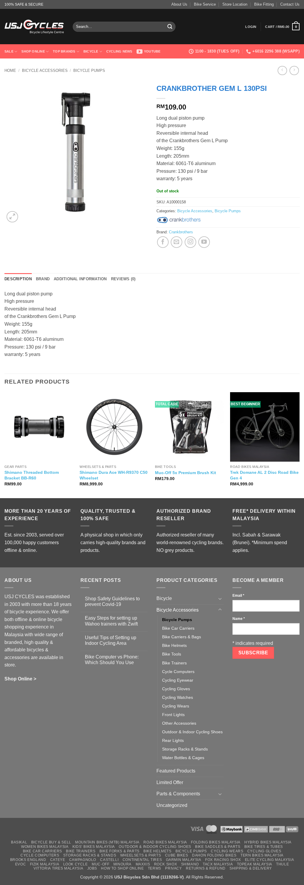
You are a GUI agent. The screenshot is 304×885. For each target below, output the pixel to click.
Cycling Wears (175, 706)
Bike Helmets (174, 645)
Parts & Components (178, 793)
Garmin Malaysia (183, 860)
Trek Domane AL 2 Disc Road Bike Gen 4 (264, 475)
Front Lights (173, 714)
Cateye (57, 860)
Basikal (19, 842)
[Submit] (170, 27)
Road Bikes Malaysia (165, 842)
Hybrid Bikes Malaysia (268, 842)
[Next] (299, 444)
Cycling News (119, 51)
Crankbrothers (181, 232)
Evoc (20, 864)
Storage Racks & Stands (185, 749)
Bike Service (205, 4)
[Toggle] (220, 598)
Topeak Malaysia (254, 864)
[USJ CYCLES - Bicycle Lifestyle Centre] (34, 27)
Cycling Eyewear (177, 680)
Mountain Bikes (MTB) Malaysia (107, 842)
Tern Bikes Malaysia (262, 855)
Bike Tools (171, 654)
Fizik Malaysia (44, 864)
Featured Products (175, 770)
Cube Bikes (176, 855)
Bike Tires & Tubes (263, 847)
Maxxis (143, 864)
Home (10, 70)
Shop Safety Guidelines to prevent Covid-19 (112, 601)
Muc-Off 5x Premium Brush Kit (185, 472)
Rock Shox (165, 864)
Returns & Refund (206, 868)
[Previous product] (294, 70)
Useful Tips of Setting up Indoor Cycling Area (110, 640)
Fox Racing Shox (223, 860)
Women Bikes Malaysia (44, 847)
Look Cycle (75, 864)
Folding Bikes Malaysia (215, 842)
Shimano (190, 864)
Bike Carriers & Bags (181, 636)
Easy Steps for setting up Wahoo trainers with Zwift (111, 620)
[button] (250, 26)
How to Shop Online (122, 868)
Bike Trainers (174, 663)
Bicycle (90, 51)
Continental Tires (142, 860)
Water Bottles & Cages (183, 757)
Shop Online (33, 51)
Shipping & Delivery (250, 868)
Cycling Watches (177, 697)
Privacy (173, 868)
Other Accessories (179, 723)
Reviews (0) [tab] (123, 279)
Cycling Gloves (176, 688)
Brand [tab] (43, 279)
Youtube (152, 51)
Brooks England (28, 860)
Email (238, 595)
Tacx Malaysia (218, 864)
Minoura (122, 864)
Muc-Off (100, 864)
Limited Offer (169, 782)
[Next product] (282, 70)
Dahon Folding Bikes (214, 855)
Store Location (234, 4)
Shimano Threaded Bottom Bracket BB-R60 (31, 475)
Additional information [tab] (80, 279)
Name (238, 619)
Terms (154, 868)
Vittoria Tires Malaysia (58, 868)
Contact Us (290, 4)
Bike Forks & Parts (119, 851)
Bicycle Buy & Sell (51, 842)
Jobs (92, 868)
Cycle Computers (178, 671)
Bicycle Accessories (45, 70)
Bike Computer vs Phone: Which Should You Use (112, 659)
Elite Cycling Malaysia (269, 860)
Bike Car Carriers (178, 628)
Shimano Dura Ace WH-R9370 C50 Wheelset (114, 475)
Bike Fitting (264, 4)
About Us (179, 4)
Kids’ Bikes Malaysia (93, 847)
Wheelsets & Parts (140, 855)
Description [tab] (18, 279)
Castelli (109, 860)
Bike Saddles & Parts (217, 847)
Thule (282, 864)
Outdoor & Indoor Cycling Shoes (192, 731)
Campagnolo (82, 860)
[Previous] (4, 444)
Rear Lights (173, 740)
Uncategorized (171, 805)
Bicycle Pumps (89, 70)
